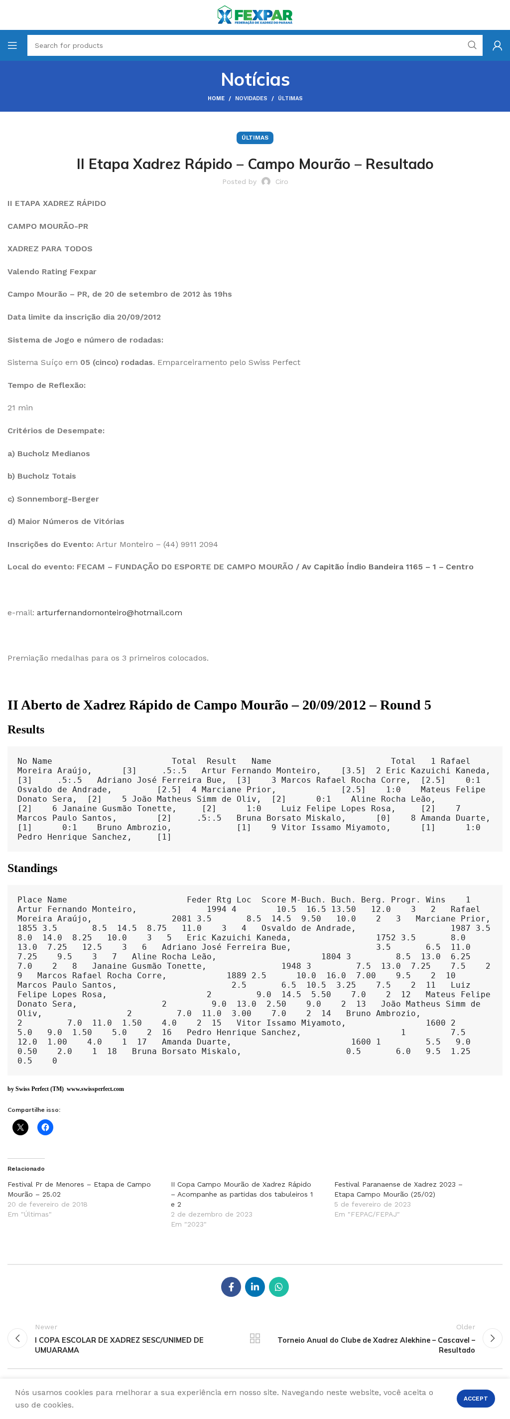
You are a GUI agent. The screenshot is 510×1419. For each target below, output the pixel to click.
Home (216, 98)
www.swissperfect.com (95, 1088)
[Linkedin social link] (255, 1287)
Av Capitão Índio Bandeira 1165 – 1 (369, 566)
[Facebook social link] (231, 1287)
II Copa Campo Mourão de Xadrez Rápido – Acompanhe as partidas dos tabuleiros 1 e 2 (242, 1194)
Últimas (290, 98)
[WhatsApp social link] (279, 1287)
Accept (476, 1398)
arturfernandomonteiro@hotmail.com (109, 612)
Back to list (255, 1338)
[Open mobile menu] (12, 45)
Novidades (251, 98)
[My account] (498, 45)
